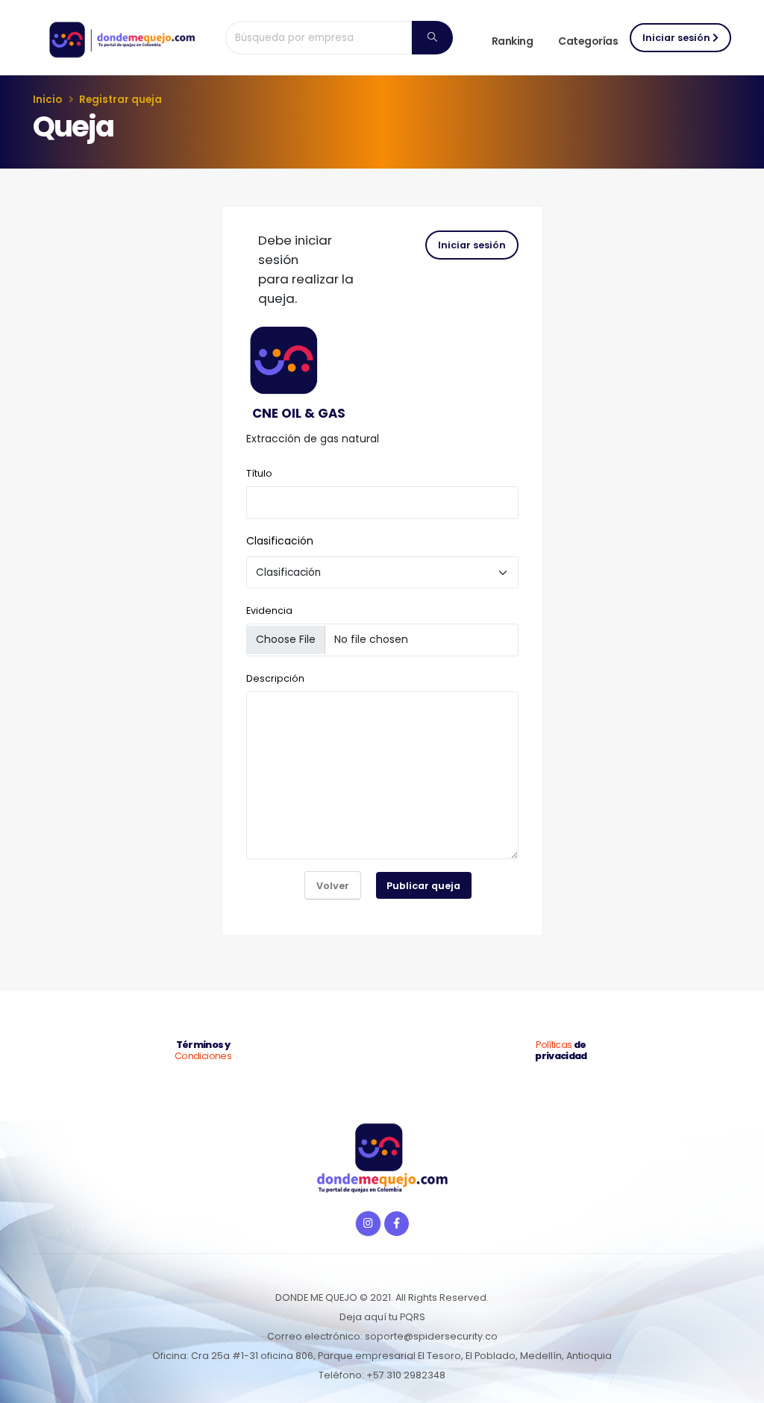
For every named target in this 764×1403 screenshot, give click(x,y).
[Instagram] (368, 1223)
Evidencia (269, 610)
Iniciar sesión (677, 37)
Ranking (512, 41)
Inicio (47, 99)
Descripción (275, 678)
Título (259, 473)
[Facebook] (396, 1223)
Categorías (588, 41)
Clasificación (279, 540)
